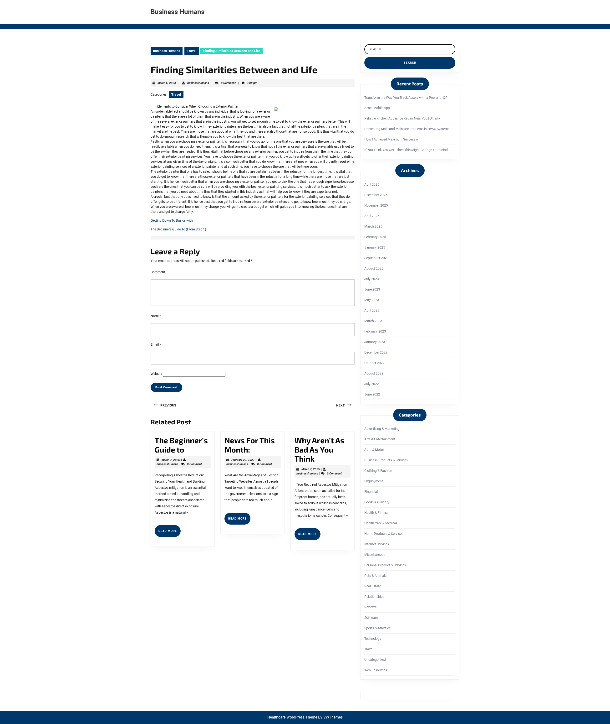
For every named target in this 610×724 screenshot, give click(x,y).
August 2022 (373, 373)
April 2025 (371, 216)
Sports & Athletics (377, 628)
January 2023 (374, 342)
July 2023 (371, 279)
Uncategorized (375, 659)
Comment (158, 272)
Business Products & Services (386, 460)
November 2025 (376, 205)
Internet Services (376, 544)
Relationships (374, 597)
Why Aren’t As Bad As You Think (319, 449)
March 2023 (373, 321)
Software (371, 618)
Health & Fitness (376, 513)
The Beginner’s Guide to (181, 445)
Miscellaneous (374, 555)
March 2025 (373, 226)
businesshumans (198, 83)
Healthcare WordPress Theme (292, 717)
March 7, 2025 (171, 460)
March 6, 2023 (167, 83)
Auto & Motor (374, 450)
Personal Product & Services (385, 565)
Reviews (370, 607)
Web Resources (375, 670)
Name (156, 316)
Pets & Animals (375, 576)
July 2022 (371, 384)
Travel (192, 51)
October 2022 (374, 363)
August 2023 (373, 268)
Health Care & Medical (380, 523)
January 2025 (374, 247)
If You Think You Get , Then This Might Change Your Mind (406, 150)
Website (156, 373)
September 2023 (376, 258)
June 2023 (372, 289)
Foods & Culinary (376, 502)
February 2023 (375, 331)
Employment (373, 481)
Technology (372, 639)
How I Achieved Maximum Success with (393, 139)
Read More (169, 533)
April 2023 (371, 310)
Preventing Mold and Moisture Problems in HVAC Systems (406, 129)
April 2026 (371, 184)
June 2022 (372, 394)
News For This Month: (249, 445)
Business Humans (177, 12)
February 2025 (375, 237)
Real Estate (372, 586)
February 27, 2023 (242, 460)
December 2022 (375, 352)
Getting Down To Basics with (172, 220)
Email (156, 344)
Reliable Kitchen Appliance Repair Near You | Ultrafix (402, 118)
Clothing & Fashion (378, 471)
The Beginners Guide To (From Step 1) (178, 229)
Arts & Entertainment (379, 439)
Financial (371, 492)
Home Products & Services (383, 534)
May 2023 (371, 300)
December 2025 (375, 195)
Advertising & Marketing (382, 429)
